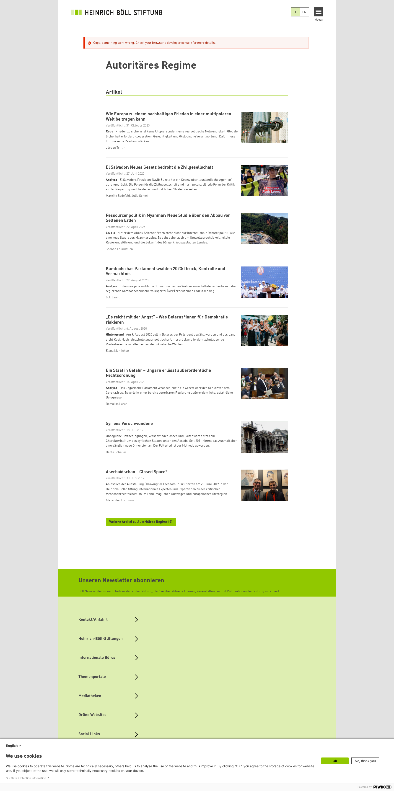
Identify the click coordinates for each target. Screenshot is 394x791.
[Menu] (318, 11)
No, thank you (365, 761)
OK (335, 761)
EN (304, 12)
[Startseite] (116, 11)
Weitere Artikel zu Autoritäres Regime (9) (140, 522)
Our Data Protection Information (26, 778)
